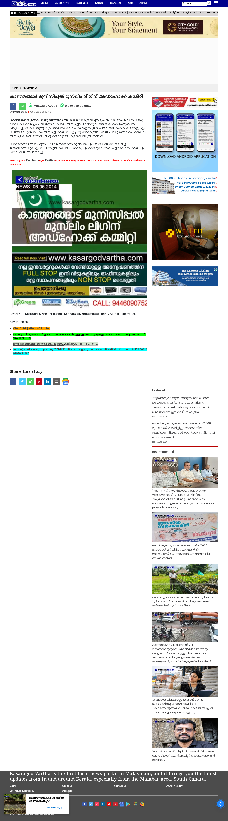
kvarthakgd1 (20, 112)
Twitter (50, 160)
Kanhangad (30, 88)
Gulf (130, 3)
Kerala (143, 3)
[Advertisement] (110, 61)
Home (44, 3)
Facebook (32, 160)
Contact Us (120, 786)
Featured (158, 390)
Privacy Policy (174, 786)
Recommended (163, 452)
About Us (67, 786)
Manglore (115, 3)
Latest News (62, 3)
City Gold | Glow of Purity (31, 328)
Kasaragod (82, 3)
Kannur (99, 3)
